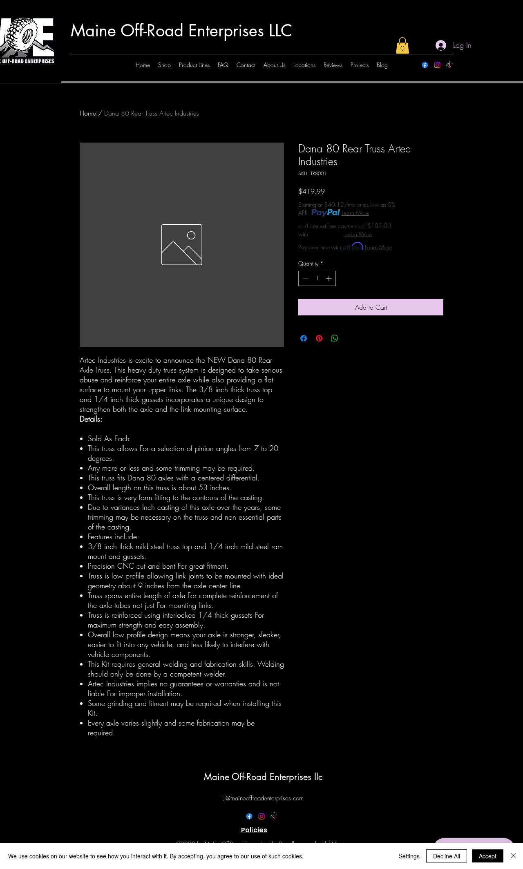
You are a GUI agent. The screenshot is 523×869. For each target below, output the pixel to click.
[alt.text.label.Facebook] (425, 65)
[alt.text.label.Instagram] (437, 65)
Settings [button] (409, 856)
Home (88, 113)
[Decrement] (304, 278)
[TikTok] (449, 65)
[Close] (513, 855)
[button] (402, 45)
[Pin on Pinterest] (319, 338)
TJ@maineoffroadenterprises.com (262, 798)
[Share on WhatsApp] (335, 338)
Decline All (446, 856)
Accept (487, 856)
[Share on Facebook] (303, 338)
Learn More (355, 213)
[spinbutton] (317, 278)
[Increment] (329, 278)
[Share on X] (350, 338)
